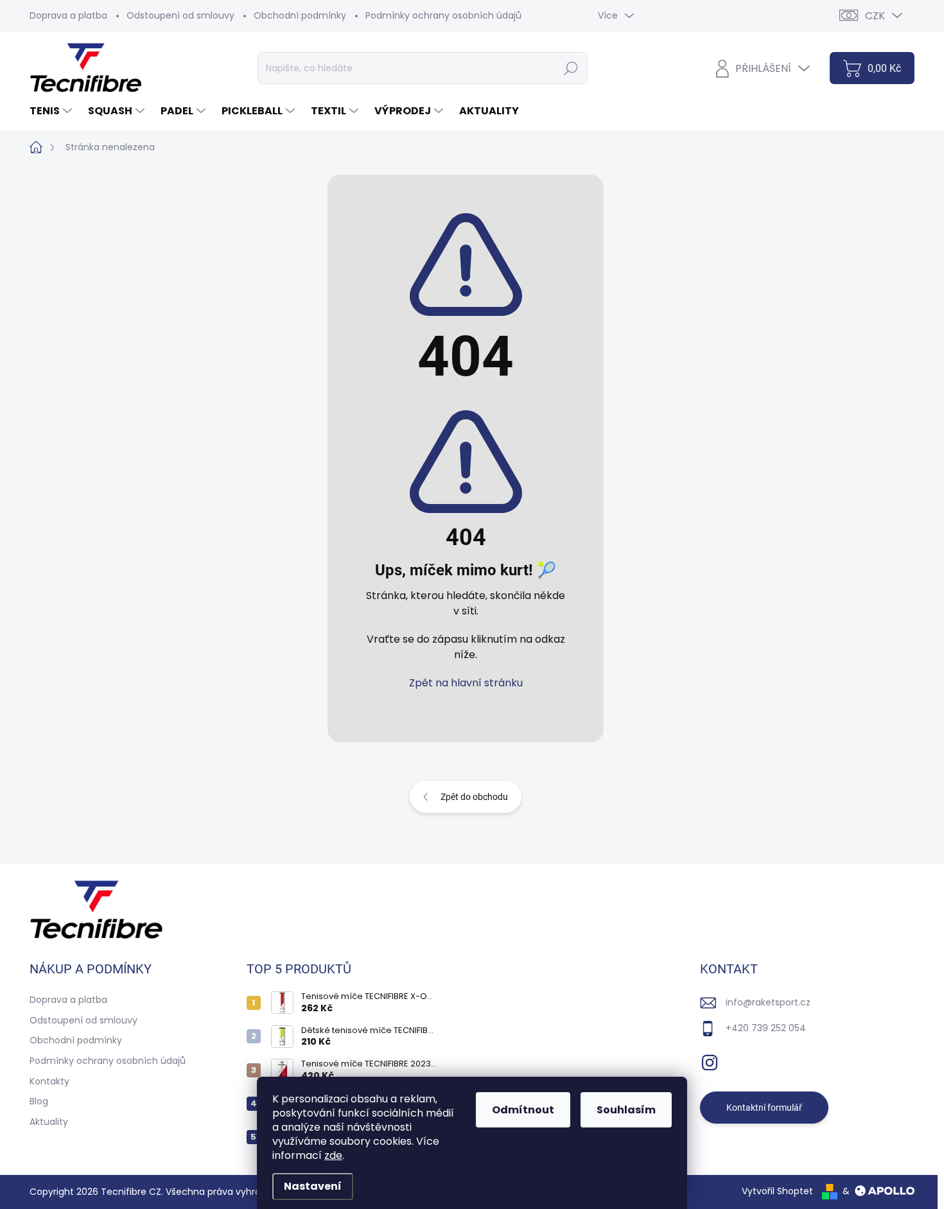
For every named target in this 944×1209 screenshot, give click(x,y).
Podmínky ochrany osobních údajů (443, 15)
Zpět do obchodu (474, 797)
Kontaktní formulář (764, 1107)
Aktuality (49, 1121)
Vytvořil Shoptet (777, 1191)
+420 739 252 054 (766, 1028)
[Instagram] (709, 1060)
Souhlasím (626, 1109)
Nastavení (313, 1186)
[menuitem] (52, 111)
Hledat (570, 68)
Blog (39, 1101)
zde (333, 1155)
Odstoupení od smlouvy (180, 15)
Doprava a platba (68, 15)
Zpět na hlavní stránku (466, 682)
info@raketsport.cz (768, 1002)
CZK (875, 15)
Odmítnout (523, 1109)
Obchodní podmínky (300, 15)
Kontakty (49, 1081)
